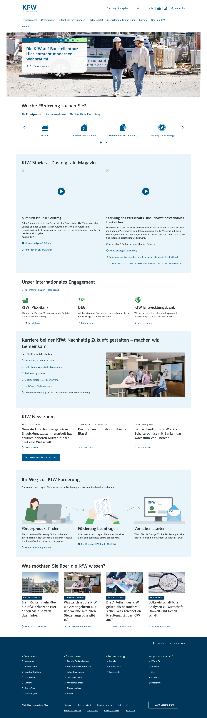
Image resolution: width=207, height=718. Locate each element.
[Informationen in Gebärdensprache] (166, 8)
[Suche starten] (138, 8)
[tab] (32, 115)
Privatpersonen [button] (29, 20)
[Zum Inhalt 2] (106, 142)
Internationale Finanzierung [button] (121, 20)
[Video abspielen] (61, 191)
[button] (163, 704)
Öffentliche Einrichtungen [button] (72, 20)
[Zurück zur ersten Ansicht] (24, 127)
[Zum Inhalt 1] (101, 142)
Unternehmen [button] (48, 20)
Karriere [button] (143, 20)
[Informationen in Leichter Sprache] (159, 8)
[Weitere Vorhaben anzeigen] (182, 127)
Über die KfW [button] (158, 20)
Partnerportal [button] (96, 20)
